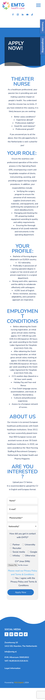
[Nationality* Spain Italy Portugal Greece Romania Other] (22, 526)
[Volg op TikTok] (32, 14)
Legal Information (12, 668)
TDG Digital (18, 682)
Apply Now (20, 592)
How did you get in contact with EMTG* (22, 535)
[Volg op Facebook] (13, 14)
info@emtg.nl (11, 651)
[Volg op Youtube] (27, 14)
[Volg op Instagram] (18, 14)
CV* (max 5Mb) (22, 561)
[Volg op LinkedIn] (22, 14)
